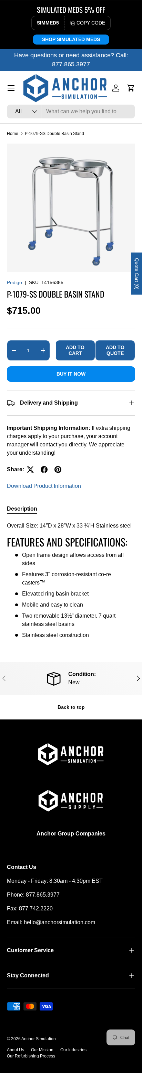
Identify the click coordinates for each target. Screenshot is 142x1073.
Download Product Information (44, 486)
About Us (15, 1049)
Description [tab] (22, 509)
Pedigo (14, 282)
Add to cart (75, 350)
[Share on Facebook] (44, 469)
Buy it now (71, 374)
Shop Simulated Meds (71, 39)
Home (12, 133)
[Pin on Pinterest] (58, 469)
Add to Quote (115, 350)
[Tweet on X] (30, 469)
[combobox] (71, 111)
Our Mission (42, 1049)
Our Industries (73, 1049)
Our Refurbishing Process (31, 1056)
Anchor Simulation (38, 1038)
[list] (71, 208)
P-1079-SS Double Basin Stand (54, 133)
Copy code (91, 23)
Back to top (71, 707)
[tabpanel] (71, 580)
